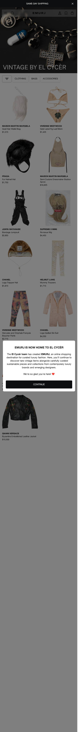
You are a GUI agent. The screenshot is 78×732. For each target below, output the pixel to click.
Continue (39, 384)
